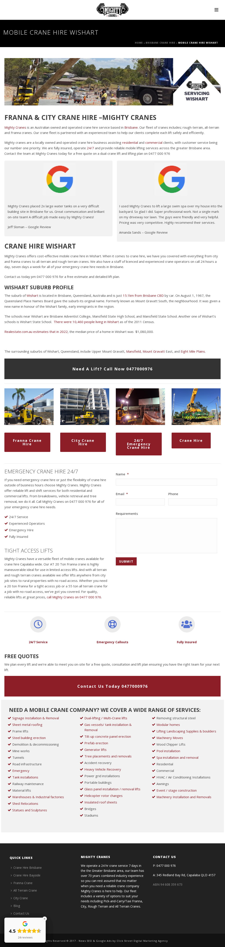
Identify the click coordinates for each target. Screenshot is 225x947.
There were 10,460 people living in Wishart (86, 322)
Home (139, 42)
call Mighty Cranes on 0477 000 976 (74, 597)
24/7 (91, 148)
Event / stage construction (176, 790)
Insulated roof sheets (100, 802)
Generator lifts (95, 749)
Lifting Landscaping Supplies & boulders (186, 731)
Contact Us (21, 913)
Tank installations (25, 777)
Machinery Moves (169, 738)
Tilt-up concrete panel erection (107, 736)
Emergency (20, 770)
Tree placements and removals (108, 756)
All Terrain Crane (25, 890)
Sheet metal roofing (27, 724)
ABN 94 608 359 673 (167, 884)
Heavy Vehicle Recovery (102, 769)
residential (130, 142)
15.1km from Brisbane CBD (143, 295)
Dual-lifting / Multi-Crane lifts (105, 718)
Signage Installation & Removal (35, 718)
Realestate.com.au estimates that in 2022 (36, 331)
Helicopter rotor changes (103, 795)
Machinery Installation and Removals (183, 797)
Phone (173, 494)
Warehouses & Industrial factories (38, 797)
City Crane (20, 898)
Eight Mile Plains (193, 351)
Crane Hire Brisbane (27, 867)
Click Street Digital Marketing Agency (142, 940)
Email (122, 494)
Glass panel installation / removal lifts (112, 789)
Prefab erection (96, 743)
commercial (153, 142)
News (82, 940)
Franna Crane (23, 883)
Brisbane (131, 127)
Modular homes (168, 724)
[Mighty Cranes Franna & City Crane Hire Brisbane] (112, 10)
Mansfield (133, 351)
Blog (16, 906)
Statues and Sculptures (29, 810)
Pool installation (168, 751)
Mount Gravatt (154, 351)
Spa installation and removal (177, 757)
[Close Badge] (44, 919)
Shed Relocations (25, 803)
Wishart (32, 295)
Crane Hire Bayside (26, 875)
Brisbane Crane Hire (160, 42)
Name (122, 474)
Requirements (127, 514)
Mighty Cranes (15, 127)
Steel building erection (29, 738)
